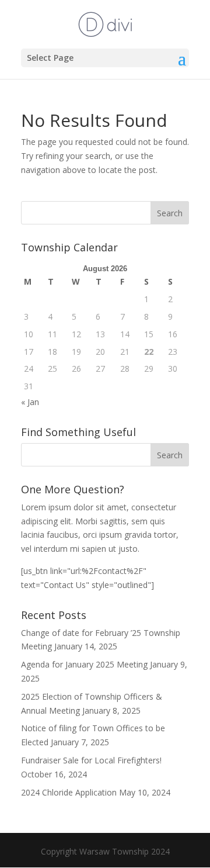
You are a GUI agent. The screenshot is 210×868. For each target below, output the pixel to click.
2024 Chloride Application (69, 792)
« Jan (30, 401)
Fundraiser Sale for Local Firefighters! (91, 760)
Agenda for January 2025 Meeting (84, 664)
